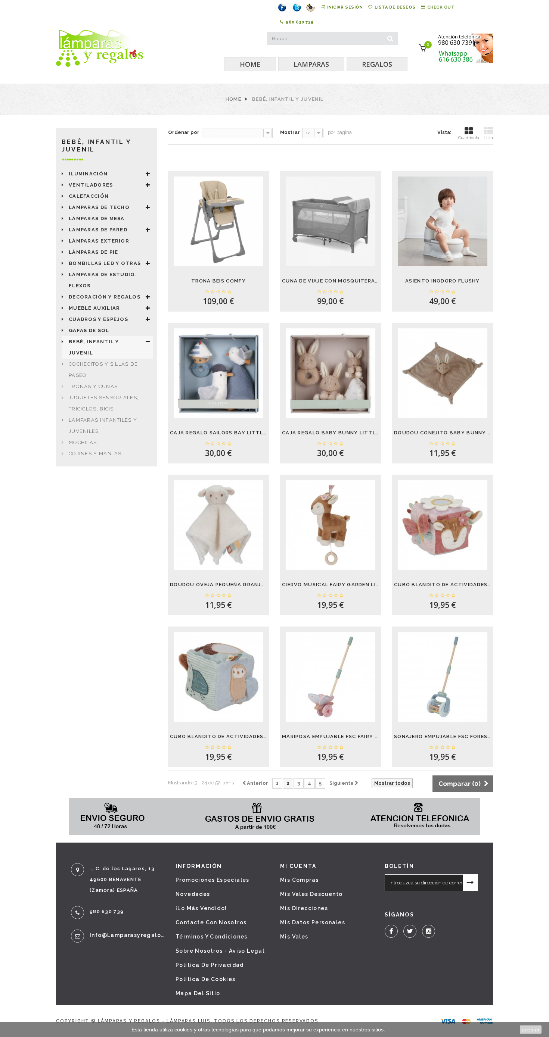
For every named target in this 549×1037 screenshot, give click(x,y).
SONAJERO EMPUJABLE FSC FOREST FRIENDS (442, 736)
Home (233, 99)
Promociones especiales (212, 880)
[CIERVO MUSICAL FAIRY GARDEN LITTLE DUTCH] (330, 525)
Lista (488, 137)
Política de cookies (206, 979)
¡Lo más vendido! (201, 908)
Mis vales (294, 937)
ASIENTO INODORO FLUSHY (442, 281)
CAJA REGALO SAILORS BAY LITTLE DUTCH (218, 432)
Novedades (193, 894)
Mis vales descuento (311, 894)
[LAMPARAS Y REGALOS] (99, 48)
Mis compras (299, 880)
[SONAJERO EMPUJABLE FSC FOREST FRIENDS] (442, 677)
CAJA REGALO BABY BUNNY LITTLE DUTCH (330, 432)
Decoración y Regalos (104, 297)
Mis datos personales (312, 922)
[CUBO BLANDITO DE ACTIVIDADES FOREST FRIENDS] (218, 677)
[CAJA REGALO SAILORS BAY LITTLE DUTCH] (218, 373)
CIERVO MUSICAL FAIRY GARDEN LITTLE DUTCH (330, 584)
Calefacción (89, 196)
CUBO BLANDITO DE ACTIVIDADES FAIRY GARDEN (442, 584)
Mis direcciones (304, 908)
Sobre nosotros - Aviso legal (220, 951)
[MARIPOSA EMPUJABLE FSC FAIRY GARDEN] (330, 677)
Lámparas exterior (99, 241)
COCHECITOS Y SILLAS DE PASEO (103, 369)
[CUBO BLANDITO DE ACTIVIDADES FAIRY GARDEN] (442, 525)
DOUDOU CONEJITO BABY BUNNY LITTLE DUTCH (442, 432)
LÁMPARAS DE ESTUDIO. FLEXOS (103, 280)
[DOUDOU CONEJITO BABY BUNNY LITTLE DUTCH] (442, 373)
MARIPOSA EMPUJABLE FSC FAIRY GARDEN (330, 736)
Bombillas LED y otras (105, 263)
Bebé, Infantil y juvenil (94, 347)
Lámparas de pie (93, 252)
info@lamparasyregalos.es (127, 935)
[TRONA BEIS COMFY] (218, 221)
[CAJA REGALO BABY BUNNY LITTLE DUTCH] (330, 373)
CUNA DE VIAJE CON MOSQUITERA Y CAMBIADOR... (330, 281)
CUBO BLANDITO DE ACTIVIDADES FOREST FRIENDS (218, 736)
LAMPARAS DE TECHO (99, 207)
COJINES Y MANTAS (95, 453)
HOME (250, 64)
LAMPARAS (311, 64)
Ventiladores (91, 185)
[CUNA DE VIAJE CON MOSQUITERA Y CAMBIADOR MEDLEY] (330, 221)
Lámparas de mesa (97, 218)
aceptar (531, 1030)
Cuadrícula (468, 137)
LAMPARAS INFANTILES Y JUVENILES (103, 425)
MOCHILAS (83, 442)
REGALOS (377, 64)
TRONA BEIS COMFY (218, 281)
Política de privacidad (210, 965)
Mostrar (290, 132)
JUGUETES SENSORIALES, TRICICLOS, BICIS (104, 403)
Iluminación (88, 174)
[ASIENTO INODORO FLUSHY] (442, 221)
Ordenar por (183, 132)
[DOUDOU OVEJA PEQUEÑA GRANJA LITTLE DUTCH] (218, 525)
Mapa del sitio (198, 993)
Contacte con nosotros (211, 922)
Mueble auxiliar (94, 308)
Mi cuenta (298, 866)
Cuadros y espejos (98, 319)
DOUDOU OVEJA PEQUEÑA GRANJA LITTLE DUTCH (218, 584)
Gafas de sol (89, 330)
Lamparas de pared (98, 229)
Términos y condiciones (212, 937)
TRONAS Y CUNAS (93, 386)
